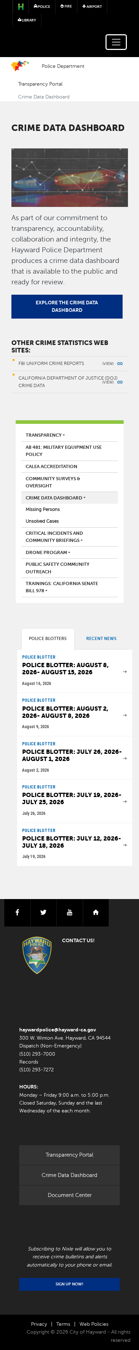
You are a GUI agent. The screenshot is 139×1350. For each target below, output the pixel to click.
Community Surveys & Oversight (53, 482)
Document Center (70, 1195)
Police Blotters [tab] (48, 638)
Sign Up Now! (69, 1284)
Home (20, 66)
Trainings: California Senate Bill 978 (62, 587)
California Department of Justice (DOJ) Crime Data (68, 382)
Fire (68, 6)
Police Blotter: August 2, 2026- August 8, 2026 (65, 712)
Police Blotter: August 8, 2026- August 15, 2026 (65, 669)
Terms (63, 1324)
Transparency (44, 435)
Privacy (39, 1324)
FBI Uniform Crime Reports (51, 363)
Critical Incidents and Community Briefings (54, 537)
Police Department (63, 66)
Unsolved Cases (42, 521)
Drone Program (46, 552)
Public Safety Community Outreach (57, 568)
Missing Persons (43, 509)
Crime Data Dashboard (54, 498)
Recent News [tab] (101, 638)
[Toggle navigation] (116, 42)
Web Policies (93, 1324)
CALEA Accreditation (51, 466)
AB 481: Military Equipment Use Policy (64, 451)
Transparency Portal (40, 84)
